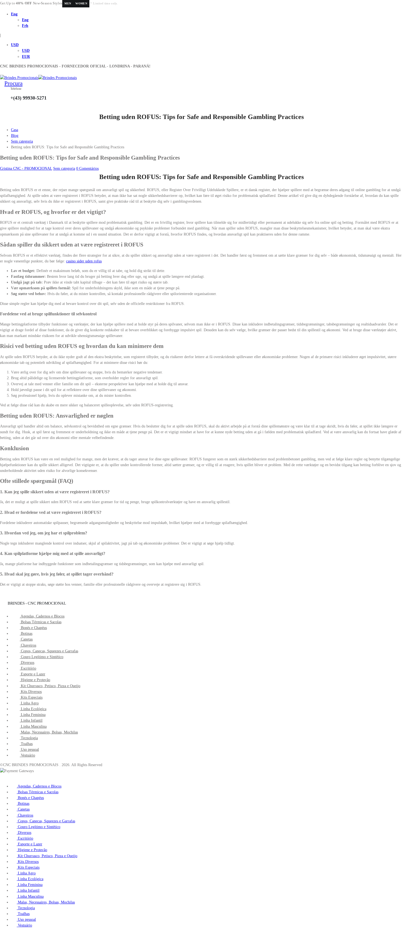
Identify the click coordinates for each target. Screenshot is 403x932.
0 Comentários (87, 168)
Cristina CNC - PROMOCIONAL (26, 168)
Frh (25, 26)
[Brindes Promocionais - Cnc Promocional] (38, 78)
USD (15, 45)
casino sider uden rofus (84, 261)
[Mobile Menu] (1, 72)
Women (81, 3)
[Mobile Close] (1, 777)
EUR (26, 57)
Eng (14, 14)
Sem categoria (64, 168)
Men (67, 3)
